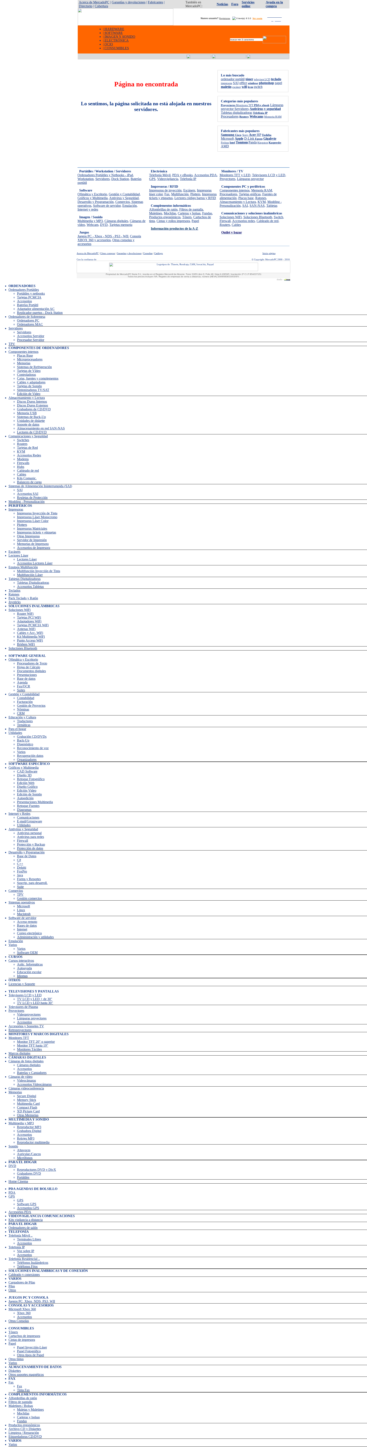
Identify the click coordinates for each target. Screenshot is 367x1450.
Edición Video (26, 790)
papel (278, 83)
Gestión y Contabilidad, (125, 194)
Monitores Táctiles (29, 1049)
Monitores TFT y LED (235, 175)
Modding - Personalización (26, 501)
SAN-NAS (257, 205)
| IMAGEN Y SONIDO (119, 36)
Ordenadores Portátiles (23, 289)
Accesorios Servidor (30, 336)
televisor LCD (262, 79)
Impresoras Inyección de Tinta (37, 513)
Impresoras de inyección (165, 190)
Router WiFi (25, 613)
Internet (22, 929)
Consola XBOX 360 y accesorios (109, 238)
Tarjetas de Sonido (29, 386)
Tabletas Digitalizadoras (24, 579)
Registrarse (224, 18)
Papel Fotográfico (29, 1351)
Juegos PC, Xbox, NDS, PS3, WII (31, 1301)
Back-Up (23, 740)
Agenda (22, 682)
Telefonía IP (188, 179)
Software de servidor (107, 205)
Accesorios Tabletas (30, 586)
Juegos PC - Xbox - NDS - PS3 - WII (103, 236)
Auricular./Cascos (29, 1154)
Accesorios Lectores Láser (34, 563)
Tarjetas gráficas (250, 194)
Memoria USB (27, 413)
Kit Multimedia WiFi (31, 636)
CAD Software (27, 771)
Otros (12, 1290)
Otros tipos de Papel (30, 1355)
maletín (226, 87)
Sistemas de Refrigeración (34, 367)
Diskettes (14, 1371)
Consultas (147, 253)
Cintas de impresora (21, 1340)
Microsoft (23, 906)
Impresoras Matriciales (32, 528)
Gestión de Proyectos (31, 705)
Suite (20, 886)
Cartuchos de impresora (24, 1336)
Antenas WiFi (26, 629)
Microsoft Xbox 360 (22, 1309)
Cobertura (101, 6)
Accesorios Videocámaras (34, 1084)
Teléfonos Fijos (27, 1266)
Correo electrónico (29, 933)
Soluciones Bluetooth (257, 217)
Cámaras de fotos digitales (26, 1061)
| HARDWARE (113, 29)
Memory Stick (26, 1100)
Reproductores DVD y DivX (36, 1169)
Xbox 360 (24, 1313)
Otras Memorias (27, 1115)
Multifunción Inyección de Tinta (38, 571)
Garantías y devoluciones (128, 2)
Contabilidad (25, 698)
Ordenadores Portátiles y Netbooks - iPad (105, 175)
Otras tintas (16, 1359)
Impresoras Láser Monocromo (37, 517)
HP (259, 135)
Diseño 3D (24, 775)
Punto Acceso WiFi (30, 640)
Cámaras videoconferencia (26, 1088)
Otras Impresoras (28, 536)
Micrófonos (24, 1158)
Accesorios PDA (205, 175)
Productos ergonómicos (165, 217)
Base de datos (26, 678)
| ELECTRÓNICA (116, 40)
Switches (23, 440)
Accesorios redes (243, 221)
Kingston (262, 142)
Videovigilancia (167, 179)
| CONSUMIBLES (116, 48)
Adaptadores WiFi (29, 621)
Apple (239, 138)
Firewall (225, 221)
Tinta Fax (23, 1390)
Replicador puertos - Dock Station (40, 312)
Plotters (195, 194)
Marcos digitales (19, 1053)
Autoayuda (24, 968)
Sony (245, 135)
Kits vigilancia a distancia (25, 1220)
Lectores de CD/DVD (32, 432)
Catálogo (158, 253)
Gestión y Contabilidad (24, 694)
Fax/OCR (23, 686)
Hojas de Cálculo (28, 667)
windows (253, 83)
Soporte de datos (28, 424)
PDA (12, 1192)
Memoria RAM (273, 116)
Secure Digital (26, 1096)
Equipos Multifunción (23, 567)
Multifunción (180, 194)
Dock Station (120, 179)
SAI (236, 83)
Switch (278, 217)
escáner (236, 87)
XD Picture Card (28, 1111)
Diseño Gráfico (27, 786)
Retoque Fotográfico (31, 779)
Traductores (25, 721)
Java (20, 875)
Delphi (21, 867)
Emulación (129, 205)
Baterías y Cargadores (32, 1072)
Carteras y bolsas (189, 213)
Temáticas (23, 725)
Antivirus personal (29, 833)
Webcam (92, 225)
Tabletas (271, 205)
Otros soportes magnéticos (26, 1374)
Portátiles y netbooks (31, 293)
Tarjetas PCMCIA (29, 297)
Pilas (11, 1286)
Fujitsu (225, 142)
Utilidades (15, 733)
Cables (236, 225)
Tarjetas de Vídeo (29, 371)
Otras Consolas (18, 1321)
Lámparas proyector (250, 179)
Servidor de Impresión (32, 540)
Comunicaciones (28, 817)
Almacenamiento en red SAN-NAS (41, 428)
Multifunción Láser (30, 575)
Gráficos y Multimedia (93, 198)
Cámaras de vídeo (20, 1076)
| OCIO (108, 44)
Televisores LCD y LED (268, 175)
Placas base (246, 198)
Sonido (13, 1146)
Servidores (241, 109)
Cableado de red (267, 221)
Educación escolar (29, 972)
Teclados (14, 590)
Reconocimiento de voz (33, 748)
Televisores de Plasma (23, 1007)
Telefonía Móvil (160, 175)
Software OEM (27, 952)
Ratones (260, 198)
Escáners (189, 190)
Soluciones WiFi (231, 217)
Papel (195, 221)
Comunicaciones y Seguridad (28, 436)
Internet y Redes (19, 813)
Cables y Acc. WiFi (30, 633)
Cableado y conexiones (24, 1274)
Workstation (86, 179)
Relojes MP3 (25, 1138)
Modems (23, 459)
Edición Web (25, 783)
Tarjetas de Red (27, 447)
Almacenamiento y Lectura (238, 202)
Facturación (25, 702)
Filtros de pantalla (191, 209)
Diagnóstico (25, 744)
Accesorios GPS (28, 1208)
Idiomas (22, 976)
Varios (21, 752)
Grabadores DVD (29, 1173)
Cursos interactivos (21, 960)
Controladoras (26, 374)
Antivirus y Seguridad (124, 198)
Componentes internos (235, 190)
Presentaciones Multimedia (35, 802)
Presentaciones (27, 675)
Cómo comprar (107, 253)
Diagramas (24, 809)
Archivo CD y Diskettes (24, 1429)
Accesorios (24, 301)
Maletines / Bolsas (20, 1406)
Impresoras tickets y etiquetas (36, 532)
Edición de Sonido (29, 794)
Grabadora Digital (29, 1131)
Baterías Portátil (27, 305)
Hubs (20, 467)
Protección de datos (30, 848)
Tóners (187, 217)
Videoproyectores (29, 1014)
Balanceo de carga (29, 482)
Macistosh (24, 914)
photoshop (266, 83)
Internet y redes (88, 209)
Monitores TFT (18, 1038)
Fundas (207, 213)
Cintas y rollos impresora (173, 221)
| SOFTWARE (113, 33)
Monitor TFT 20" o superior (36, 1041)
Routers (225, 225)
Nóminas (23, 709)
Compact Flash (27, 1107)
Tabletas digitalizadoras (236, 112)
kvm (250, 87)
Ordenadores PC (28, 320)
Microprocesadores (29, 359)
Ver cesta (257, 18)
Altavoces (23, 1150)
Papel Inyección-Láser (32, 1347)
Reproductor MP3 (29, 1127)
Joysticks (14, 602)
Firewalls (23, 463)
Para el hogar (17, 729)
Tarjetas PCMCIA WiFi (33, 625)
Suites (21, 690)
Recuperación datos (30, 755)
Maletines (155, 213)
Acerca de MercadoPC (94, 2)
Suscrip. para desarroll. (32, 883)
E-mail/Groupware (29, 821)
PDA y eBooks (182, 175)
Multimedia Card (28, 1103)
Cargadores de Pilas (21, 1282)
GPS (152, 179)
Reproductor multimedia (33, 1142)
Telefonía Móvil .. (20, 1235)
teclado (276, 79)
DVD (104, 225)
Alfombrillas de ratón (163, 209)
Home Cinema (18, 1181)
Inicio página (269, 253)
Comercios (122, 202)
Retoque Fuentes (28, 806)
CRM (21, 713)
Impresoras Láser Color (32, 521)
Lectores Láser (18, 555)
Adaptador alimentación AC (36, 309)
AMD (225, 146)
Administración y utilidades (35, 937)
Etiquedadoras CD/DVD (25, 1436)
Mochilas (170, 213)
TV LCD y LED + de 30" (34, 999)
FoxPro (22, 871)
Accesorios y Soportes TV (26, 1026)
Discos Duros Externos (32, 405)
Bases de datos (27, 925)
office (243, 83)
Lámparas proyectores (32, 1018)
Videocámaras (26, 1080)
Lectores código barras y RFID (195, 198)
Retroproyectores (19, 1030)
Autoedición (25, 798)
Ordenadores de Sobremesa (26, 316)
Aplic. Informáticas (30, 964)
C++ (20, 864)
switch (258, 87)
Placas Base (25, 355)
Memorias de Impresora (33, 544)
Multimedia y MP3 (90, 221)
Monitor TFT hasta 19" (32, 1045)
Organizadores (27, 759)
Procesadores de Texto (32, 663)
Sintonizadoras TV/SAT (33, 390)
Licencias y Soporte (21, 984)
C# (19, 860)
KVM (262, 202)
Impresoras (15, 509)
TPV (11, 344)
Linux (21, 910)
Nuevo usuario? (209, 18)
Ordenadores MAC (30, 324)
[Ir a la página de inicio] (125, 24)
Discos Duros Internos (32, 401)
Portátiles (23, 1177)
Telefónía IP (260, 112)
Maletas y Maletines (30, 1409)
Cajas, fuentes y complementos (37, 378)
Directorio (85, 6)
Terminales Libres (29, 1239)
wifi (244, 87)
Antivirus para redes (30, 837)
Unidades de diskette (31, 420)
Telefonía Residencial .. (24, 1259)
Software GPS (26, 1204)
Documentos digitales (31, 671)
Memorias (23, 363)
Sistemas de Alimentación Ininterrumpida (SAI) (40, 486)
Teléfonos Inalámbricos (32, 1262)
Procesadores (230, 116)
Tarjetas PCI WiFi (29, 617)
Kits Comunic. (27, 478)
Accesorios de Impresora (33, 547)
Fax (166, 194)
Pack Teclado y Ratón (23, 598)
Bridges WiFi (26, 644)
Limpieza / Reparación (23, 1433)
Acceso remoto (27, 921)
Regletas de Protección (32, 497)
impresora (226, 83)
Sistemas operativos (21, 902)
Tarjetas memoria (120, 225)
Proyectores (227, 179)
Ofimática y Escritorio (92, 194)
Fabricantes (155, 2)
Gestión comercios (29, 898)
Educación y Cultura (22, 717)
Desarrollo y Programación (96, 202)
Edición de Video (28, 394)
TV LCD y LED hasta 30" (35, 1003)
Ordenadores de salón (23, 1227)
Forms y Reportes (29, 879)
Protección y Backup (31, 844)
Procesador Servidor (30, 340)
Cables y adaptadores (31, 382)
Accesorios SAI (27, 494)
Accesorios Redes (29, 455)
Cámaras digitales (116, 221)
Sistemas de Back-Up (31, 417)
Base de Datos (26, 856)
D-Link (249, 138)
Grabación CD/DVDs (32, 736)
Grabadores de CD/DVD (34, 409)
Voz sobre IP (25, 1251)
